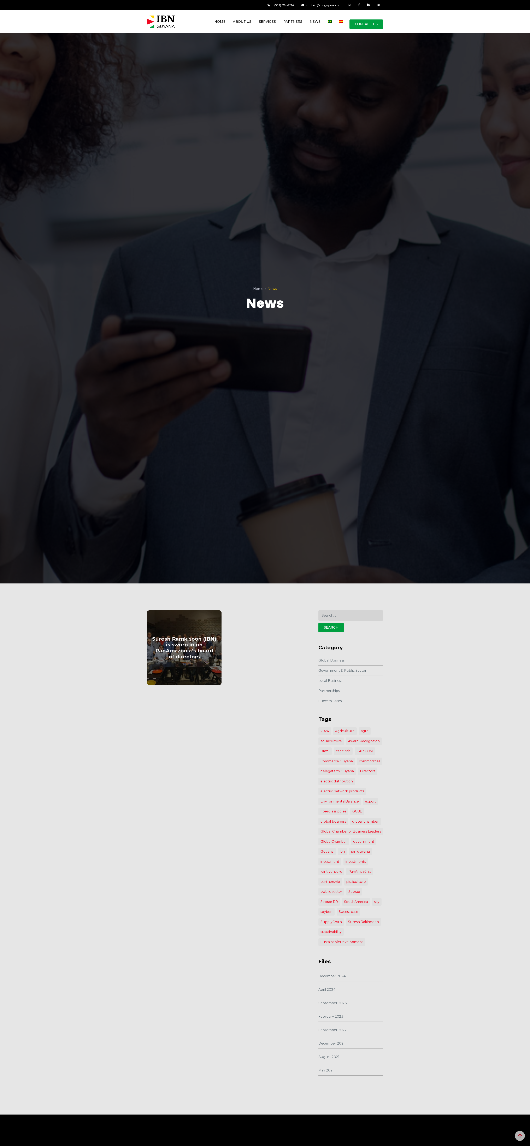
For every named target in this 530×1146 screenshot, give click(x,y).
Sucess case (348, 912)
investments (356, 862)
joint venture (331, 872)
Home (219, 22)
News (315, 22)
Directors (367, 771)
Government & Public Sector (342, 670)
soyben (326, 912)
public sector (331, 892)
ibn (342, 851)
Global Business (331, 660)
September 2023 (332, 1003)
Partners (292, 22)
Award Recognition (364, 741)
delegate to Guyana (337, 771)
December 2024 (332, 976)
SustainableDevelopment (341, 942)
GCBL (357, 811)
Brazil (325, 751)
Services (267, 22)
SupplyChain (331, 922)
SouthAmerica (356, 902)
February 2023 (330, 1016)
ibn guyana (360, 851)
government (363, 842)
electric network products (342, 791)
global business (333, 821)
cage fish (343, 751)
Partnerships (329, 691)
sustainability (331, 932)
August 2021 (328, 1057)
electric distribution (336, 781)
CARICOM (365, 751)
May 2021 (326, 1070)
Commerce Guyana (336, 761)
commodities (369, 761)
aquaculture (331, 741)
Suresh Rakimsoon (363, 922)
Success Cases (330, 701)
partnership (330, 882)
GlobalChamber (333, 842)
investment (329, 862)
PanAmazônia (359, 872)
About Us (242, 22)
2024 (324, 731)
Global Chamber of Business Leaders (350, 831)
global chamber (365, 821)
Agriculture (345, 731)
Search (331, 627)
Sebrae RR (329, 902)
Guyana (327, 851)
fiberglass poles (333, 811)
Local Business (330, 681)
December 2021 (331, 1043)
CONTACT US (366, 24)
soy (376, 902)
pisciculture (356, 882)
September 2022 (332, 1030)
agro (365, 731)
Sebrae (354, 892)
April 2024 (326, 990)
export (370, 801)
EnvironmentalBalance (339, 801)
